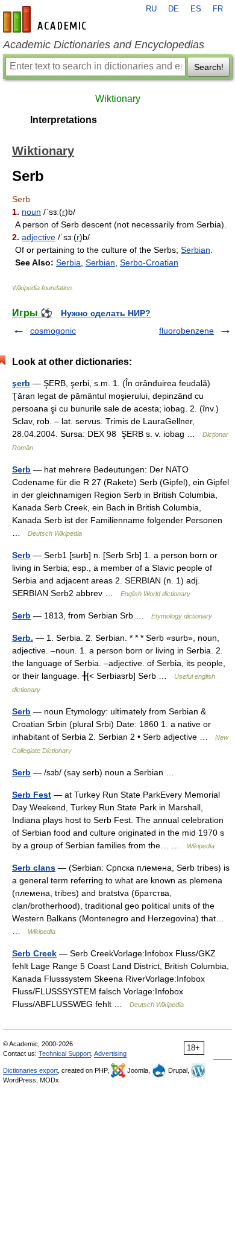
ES (195, 9)
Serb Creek (34, 953)
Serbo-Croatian (149, 262)
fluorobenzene (186, 330)
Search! (209, 67)
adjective (38, 237)
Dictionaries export (30, 1070)
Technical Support (65, 1053)
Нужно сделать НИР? (106, 313)
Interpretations (63, 120)
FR (218, 9)
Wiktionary (117, 99)
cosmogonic (53, 330)
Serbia (68, 262)
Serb (21, 469)
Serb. (22, 638)
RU (151, 9)
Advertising (110, 1053)
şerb (21, 383)
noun (31, 212)
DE (173, 9)
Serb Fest (31, 794)
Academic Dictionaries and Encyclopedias (103, 45)
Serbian (195, 250)
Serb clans (33, 867)
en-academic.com (46, 19)
